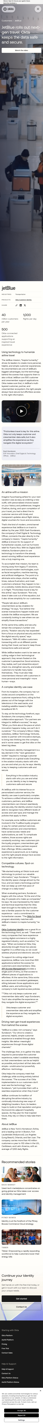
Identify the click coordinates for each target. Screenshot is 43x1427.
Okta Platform (7, 1335)
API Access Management (14, 969)
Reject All (21, 1415)
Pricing (4, 1344)
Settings (21, 1420)
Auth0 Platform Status (10, 1382)
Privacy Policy (13, 1404)
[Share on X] (25, 305)
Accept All (21, 1411)
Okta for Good (34, 916)
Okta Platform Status (10, 1378)
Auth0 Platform (8, 1340)
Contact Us (6, 1373)
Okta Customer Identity (23, 300)
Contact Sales (7, 1353)
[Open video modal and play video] (21, 411)
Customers (7, 20)
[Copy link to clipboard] (16, 305)
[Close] (40, 1390)
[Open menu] (38, 9)
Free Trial (5, 1348)
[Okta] (8, 9)
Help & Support (8, 1369)
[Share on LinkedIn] (21, 305)
